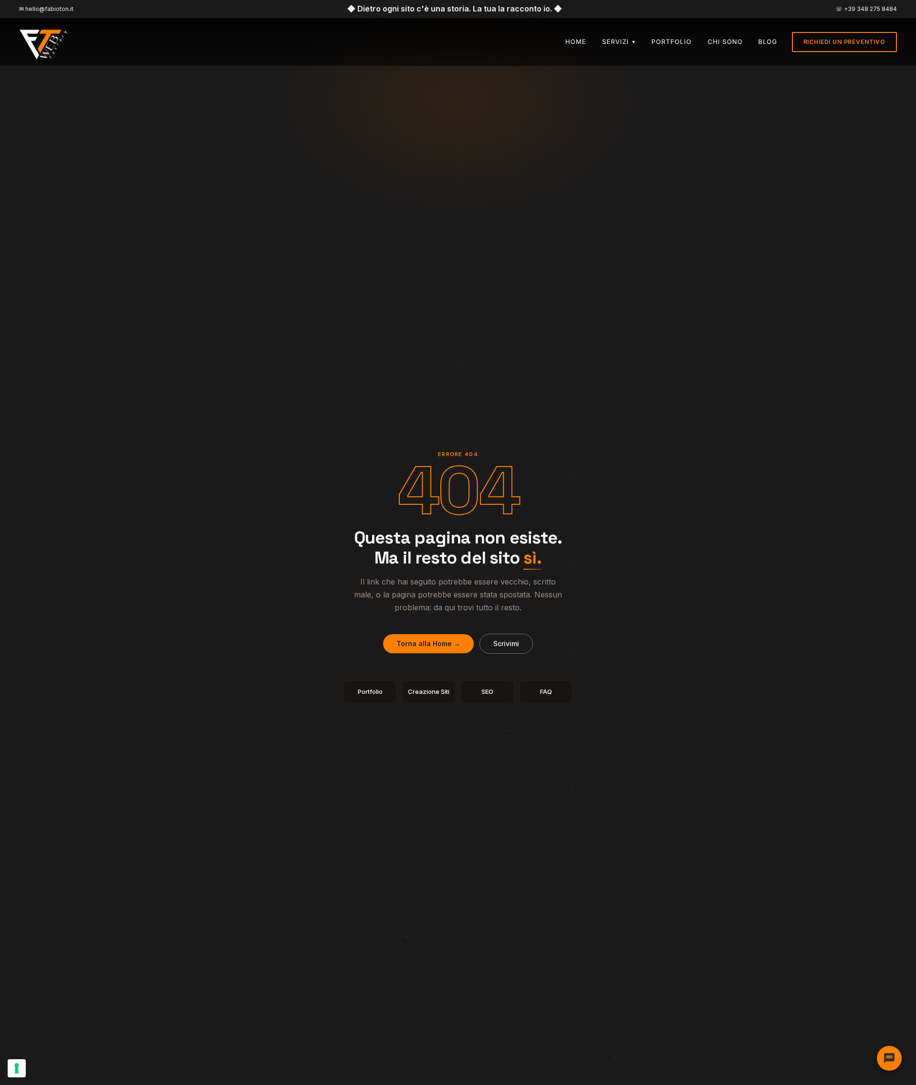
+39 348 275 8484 (870, 8)
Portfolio (672, 42)
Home (575, 42)
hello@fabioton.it (49, 8)
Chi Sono (725, 42)
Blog (767, 42)
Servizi (619, 42)
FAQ (546, 691)
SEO (487, 691)
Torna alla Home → (428, 643)
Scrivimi (506, 643)
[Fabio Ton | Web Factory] (44, 42)
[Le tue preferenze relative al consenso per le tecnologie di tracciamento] (17, 1068)
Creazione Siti (428, 691)
